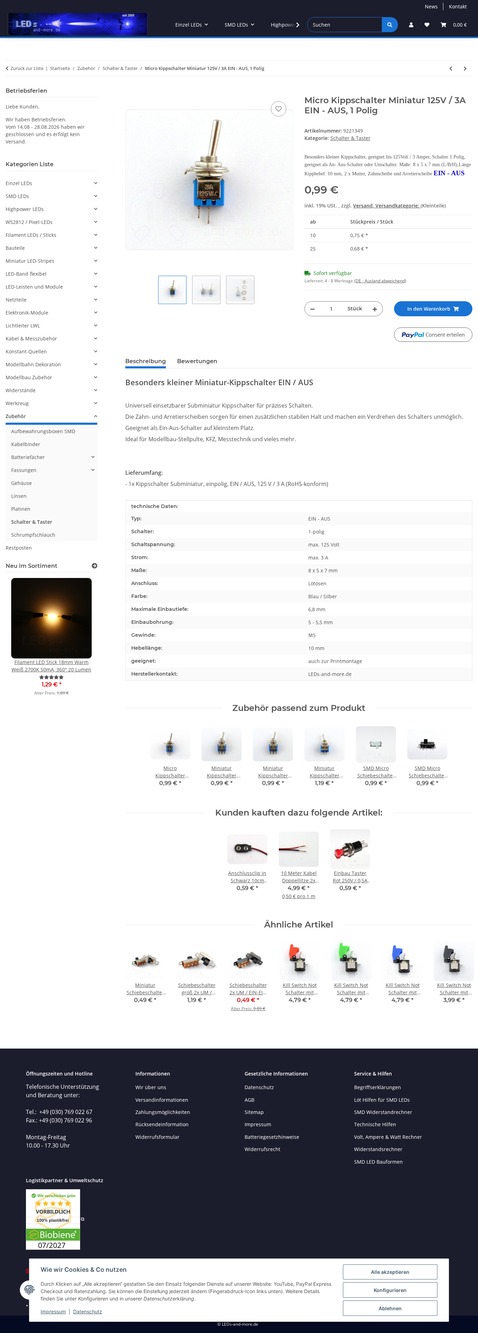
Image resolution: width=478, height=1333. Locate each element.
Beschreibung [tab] (145, 361)
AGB (249, 1099)
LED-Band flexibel (26, 273)
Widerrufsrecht (262, 1149)
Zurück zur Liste (26, 68)
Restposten (19, 547)
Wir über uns (150, 1087)
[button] (411, 25)
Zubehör (16, 416)
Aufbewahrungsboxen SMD (43, 431)
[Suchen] (390, 24)
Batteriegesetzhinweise (272, 1137)
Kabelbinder (25, 444)
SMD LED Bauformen (378, 1161)
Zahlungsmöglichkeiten (162, 1112)
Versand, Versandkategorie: (387, 205)
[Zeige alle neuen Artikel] (94, 566)
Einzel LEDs (19, 183)
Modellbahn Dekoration (33, 364)
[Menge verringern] (312, 309)
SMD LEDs (17, 196)
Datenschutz (87, 1311)
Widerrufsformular (157, 1137)
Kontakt (458, 6)
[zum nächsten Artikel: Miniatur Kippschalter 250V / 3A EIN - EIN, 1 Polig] (465, 68)
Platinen (20, 509)
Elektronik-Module (27, 312)
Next (461, 981)
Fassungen (23, 470)
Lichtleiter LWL (23, 325)
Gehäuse (21, 483)
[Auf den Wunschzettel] (278, 109)
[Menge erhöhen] (374, 309)
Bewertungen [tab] (197, 361)
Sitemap (254, 1112)
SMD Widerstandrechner (383, 1112)
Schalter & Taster (350, 138)
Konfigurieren (390, 1290)
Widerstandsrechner (378, 1149)
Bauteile (15, 248)
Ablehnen (390, 1308)
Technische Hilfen (375, 1124)
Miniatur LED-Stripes (30, 261)
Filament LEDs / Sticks (31, 235)
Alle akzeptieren (390, 1272)
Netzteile (16, 299)
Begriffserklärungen (377, 1087)
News (431, 6)
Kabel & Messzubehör (31, 338)
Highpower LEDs (25, 209)
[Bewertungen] (51, 677)
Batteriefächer (28, 457)
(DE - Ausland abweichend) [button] (380, 281)
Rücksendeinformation (162, 1124)
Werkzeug (17, 403)
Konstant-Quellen (26, 351)
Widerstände (21, 390)
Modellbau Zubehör (29, 377)
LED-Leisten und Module (34, 286)
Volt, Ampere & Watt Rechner (388, 1137)
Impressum (53, 1311)
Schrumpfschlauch (33, 534)
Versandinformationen (161, 1099)
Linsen (19, 496)
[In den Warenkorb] (130, 92)
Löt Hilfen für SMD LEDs (382, 1099)
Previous (136, 981)
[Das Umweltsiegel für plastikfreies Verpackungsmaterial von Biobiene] (55, 1218)
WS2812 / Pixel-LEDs (29, 222)
